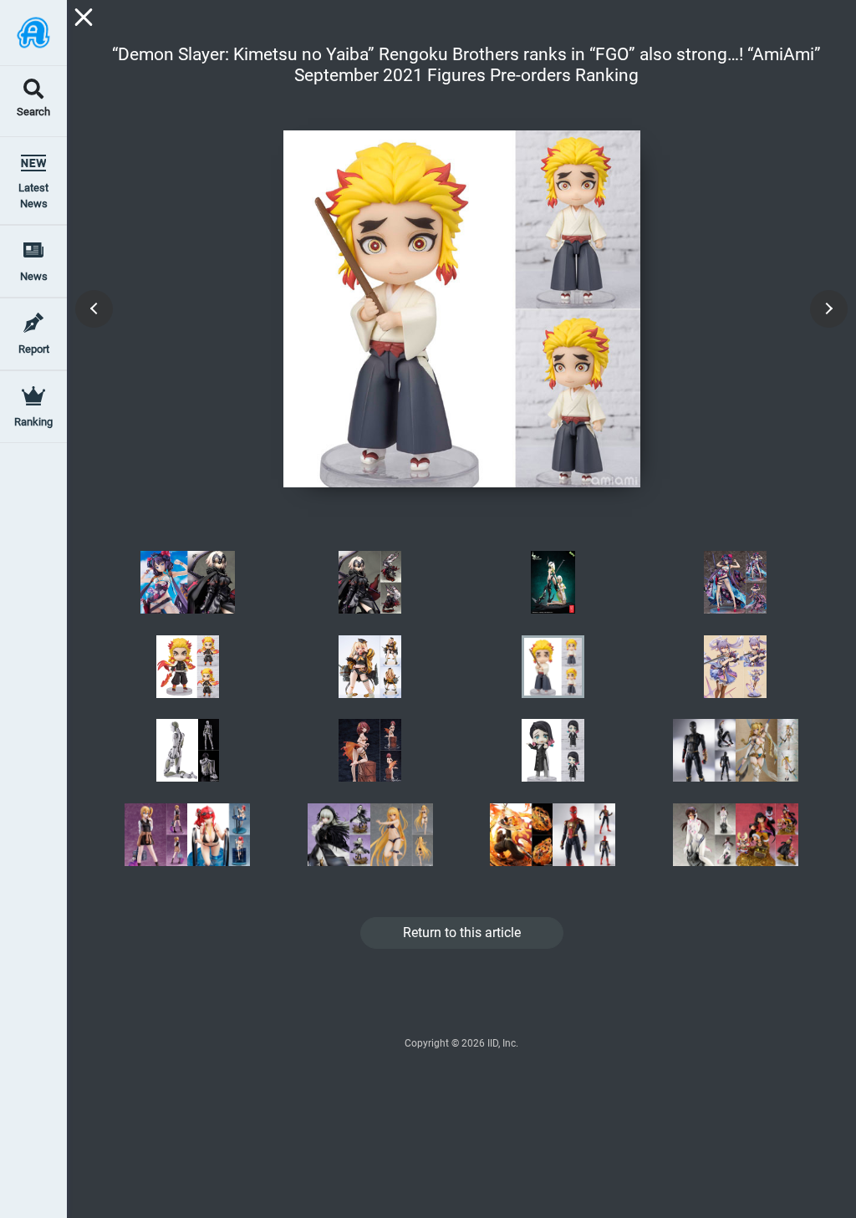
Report (33, 349)
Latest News (33, 195)
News (34, 276)
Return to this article (462, 932)
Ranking (33, 421)
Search (33, 112)
